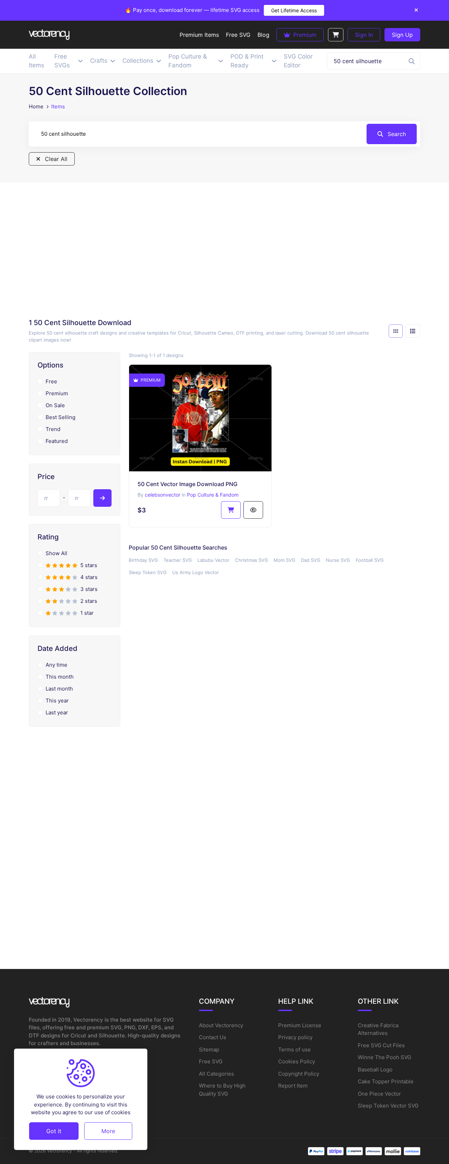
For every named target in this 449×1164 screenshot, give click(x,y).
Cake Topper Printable (386, 1081)
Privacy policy (295, 1037)
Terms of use (294, 1049)
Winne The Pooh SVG (384, 1057)
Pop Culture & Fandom (213, 495)
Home (36, 106)
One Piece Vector (379, 1093)
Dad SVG (310, 560)
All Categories (216, 1073)
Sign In (364, 34)
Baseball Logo (375, 1069)
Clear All (55, 158)
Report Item (293, 1085)
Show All (56, 553)
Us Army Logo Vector (195, 572)
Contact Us (212, 1037)
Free (51, 381)
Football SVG (370, 560)
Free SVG (210, 1061)
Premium (303, 34)
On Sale (55, 405)
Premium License (299, 1025)
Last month (59, 688)
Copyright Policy (298, 1073)
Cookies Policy (296, 1061)
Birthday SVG (143, 560)
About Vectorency (221, 1025)
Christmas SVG (251, 560)
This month (60, 676)
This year (57, 700)
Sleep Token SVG (148, 572)
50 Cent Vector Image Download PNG (187, 483)
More (108, 1130)
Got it (53, 1130)
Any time (56, 664)
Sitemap (209, 1049)
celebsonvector (162, 495)
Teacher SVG (177, 560)
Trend (53, 429)
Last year (57, 712)
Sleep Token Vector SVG (388, 1105)
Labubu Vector (213, 560)
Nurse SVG (338, 560)
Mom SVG (284, 560)
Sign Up (402, 34)
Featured (57, 441)
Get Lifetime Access (294, 10)
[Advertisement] (224, 252)
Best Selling (60, 417)
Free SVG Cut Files (381, 1045)
